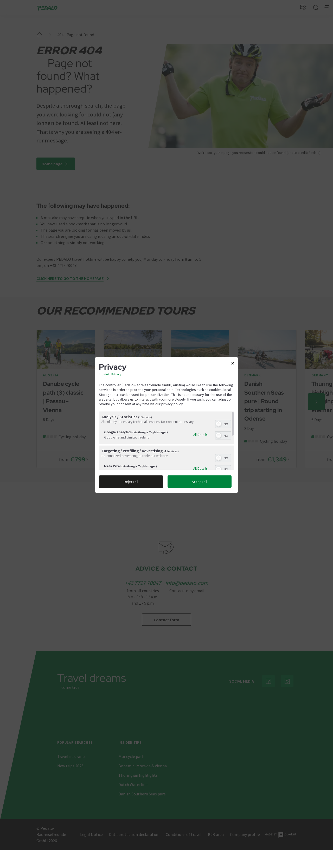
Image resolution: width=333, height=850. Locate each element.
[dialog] (166, 425)
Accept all (199, 481)
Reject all (131, 481)
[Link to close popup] (233, 364)
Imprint (104, 374)
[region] (166, 440)
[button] (218, 424)
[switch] (223, 423)
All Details (200, 434)
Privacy (116, 374)
